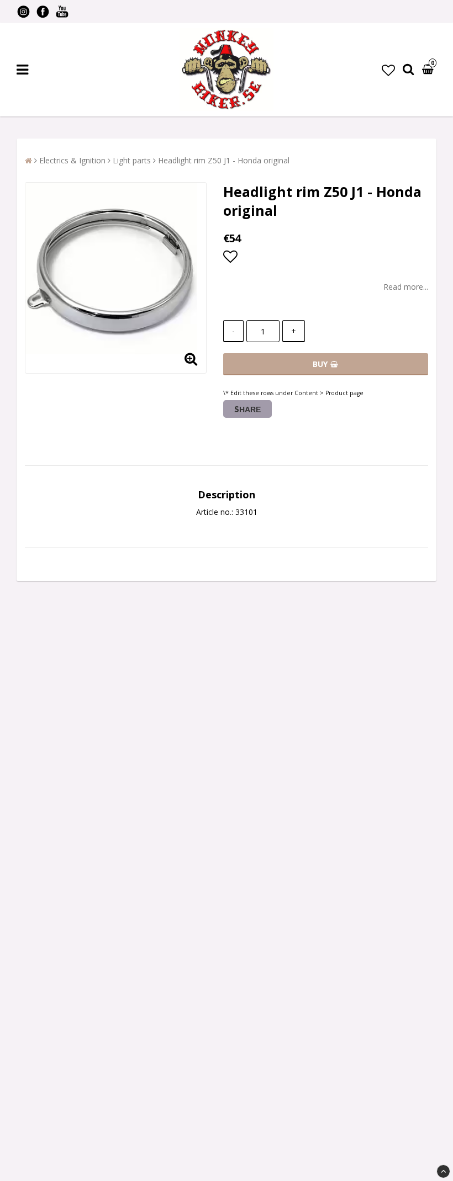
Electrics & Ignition (72, 160)
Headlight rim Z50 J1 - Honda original (223, 160)
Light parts (132, 160)
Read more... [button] (405, 286)
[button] (388, 69)
